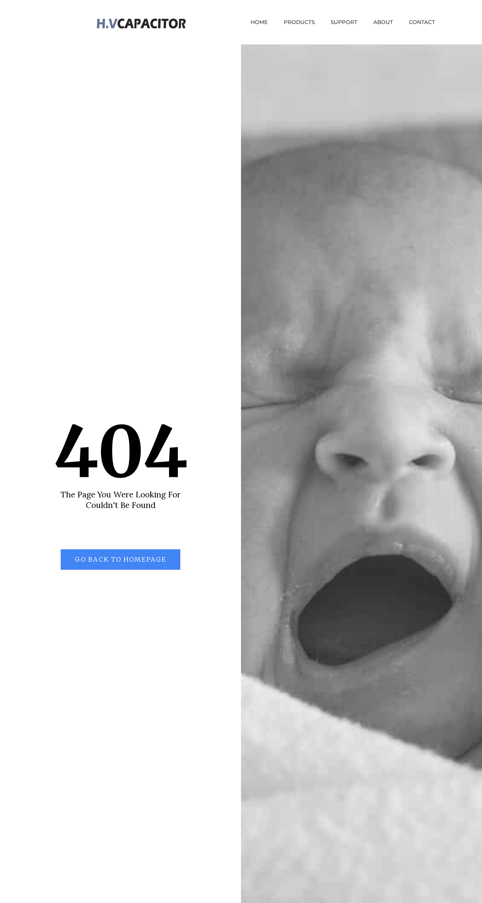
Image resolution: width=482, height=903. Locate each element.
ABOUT (383, 22)
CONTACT (422, 22)
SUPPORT (344, 22)
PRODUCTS (299, 22)
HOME (259, 22)
